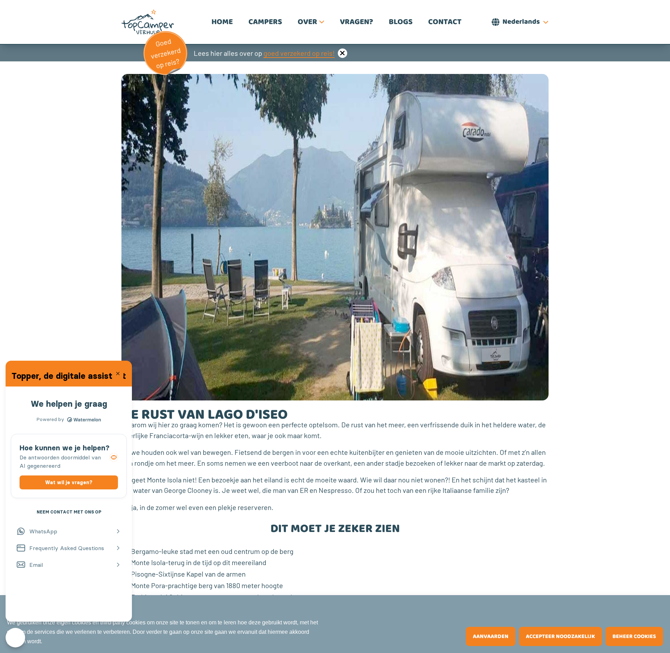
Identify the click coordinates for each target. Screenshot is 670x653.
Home (222, 22)
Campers (265, 22)
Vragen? (356, 22)
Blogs (400, 22)
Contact (445, 22)
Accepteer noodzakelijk (560, 636)
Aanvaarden (490, 636)
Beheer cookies (634, 636)
